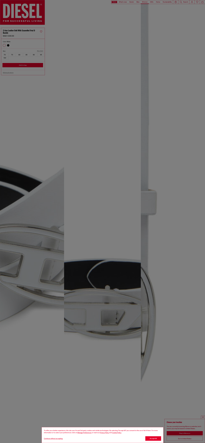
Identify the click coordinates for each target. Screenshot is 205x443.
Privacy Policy (104, 432)
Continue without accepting (53, 438)
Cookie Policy (116, 432)
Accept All (153, 438)
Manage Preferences (84, 432)
